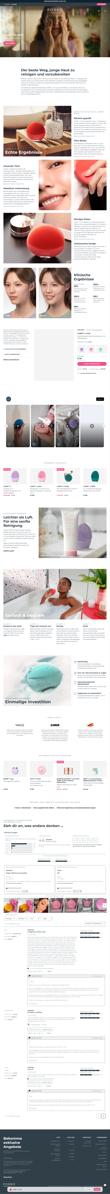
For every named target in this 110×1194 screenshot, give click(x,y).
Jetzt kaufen (9, 43)
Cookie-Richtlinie (101, 1169)
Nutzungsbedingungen (9, 1172)
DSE (105, 1161)
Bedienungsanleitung (11, 359)
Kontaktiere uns (55, 1141)
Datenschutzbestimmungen (16, 1171)
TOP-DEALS (101, 4)
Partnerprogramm (101, 1144)
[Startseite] (55, 11)
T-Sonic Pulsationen (22, 808)
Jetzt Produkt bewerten (97, 329)
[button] (105, 1185)
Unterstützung (86, 1146)
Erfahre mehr (8, 551)
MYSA (105, 1152)
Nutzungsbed (102, 1158)
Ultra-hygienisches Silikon (43, 808)
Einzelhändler (102, 1155)
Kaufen (97, 1189)
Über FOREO (103, 1141)
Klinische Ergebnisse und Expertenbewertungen (76, 808)
